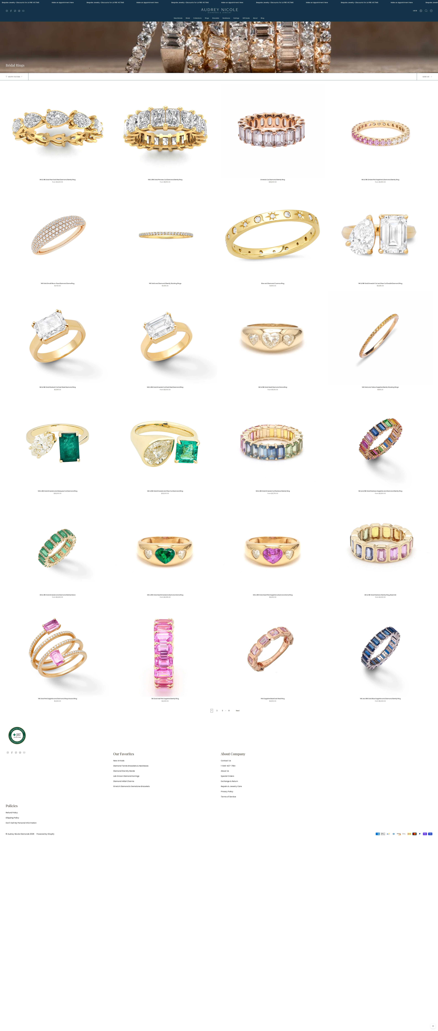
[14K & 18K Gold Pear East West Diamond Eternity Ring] (58, 131)
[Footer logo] (17, 735)
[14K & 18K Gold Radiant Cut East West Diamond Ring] (58, 338)
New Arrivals (118, 760)
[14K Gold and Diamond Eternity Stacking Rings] (165, 234)
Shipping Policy (12, 817)
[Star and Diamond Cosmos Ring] (273, 234)
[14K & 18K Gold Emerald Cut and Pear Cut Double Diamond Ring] (380, 234)
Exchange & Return (229, 781)
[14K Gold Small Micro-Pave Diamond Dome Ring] (58, 234)
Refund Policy (12, 812)
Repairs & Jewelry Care (231, 786)
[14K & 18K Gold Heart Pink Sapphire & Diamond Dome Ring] (273, 546)
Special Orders (227, 776)
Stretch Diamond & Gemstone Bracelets (131, 786)
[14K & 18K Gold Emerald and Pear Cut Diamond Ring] (165, 442)
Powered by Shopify (45, 834)
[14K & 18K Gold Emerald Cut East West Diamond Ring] (165, 338)
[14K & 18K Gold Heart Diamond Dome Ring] (273, 338)
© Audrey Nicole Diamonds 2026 (20, 834)
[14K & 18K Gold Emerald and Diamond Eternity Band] (58, 546)
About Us (225, 771)
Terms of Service (228, 796)
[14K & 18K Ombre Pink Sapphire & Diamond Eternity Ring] (380, 131)
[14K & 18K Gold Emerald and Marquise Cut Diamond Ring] (58, 442)
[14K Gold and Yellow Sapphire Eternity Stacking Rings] (380, 338)
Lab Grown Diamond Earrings (126, 776)
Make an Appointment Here (63, 2)
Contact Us (226, 760)
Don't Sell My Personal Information (21, 823)
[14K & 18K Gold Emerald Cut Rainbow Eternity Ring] (273, 442)
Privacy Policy (227, 791)
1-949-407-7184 (228, 766)
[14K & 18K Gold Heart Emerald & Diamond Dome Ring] (165, 546)
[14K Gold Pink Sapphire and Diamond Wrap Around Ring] (58, 650)
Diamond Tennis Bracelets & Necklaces (130, 766)
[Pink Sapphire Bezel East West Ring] (273, 650)
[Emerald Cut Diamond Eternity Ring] (273, 131)
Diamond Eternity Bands (124, 771)
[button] (178, 18)
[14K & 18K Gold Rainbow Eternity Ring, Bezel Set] (380, 546)
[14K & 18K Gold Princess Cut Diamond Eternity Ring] (165, 131)
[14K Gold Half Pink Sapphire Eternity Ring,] (165, 650)
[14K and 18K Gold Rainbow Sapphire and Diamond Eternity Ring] (380, 442)
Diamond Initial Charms (123, 781)
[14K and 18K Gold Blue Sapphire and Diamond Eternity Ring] (380, 650)
